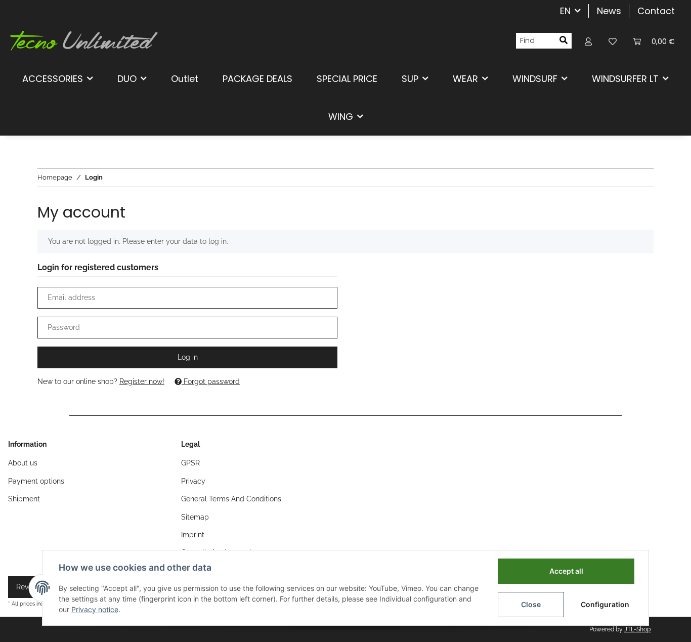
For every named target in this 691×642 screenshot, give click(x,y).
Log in (188, 357)
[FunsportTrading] (84, 40)
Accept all (566, 571)
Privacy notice (94, 609)
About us (22, 463)
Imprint (192, 535)
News (609, 11)
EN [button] (565, 11)
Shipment (24, 499)
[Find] (563, 41)
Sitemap (195, 517)
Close (531, 604)
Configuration (605, 604)
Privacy (193, 481)
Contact (656, 11)
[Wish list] (612, 41)
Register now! (141, 381)
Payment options (36, 481)
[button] (588, 41)
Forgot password (211, 381)
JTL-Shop (637, 629)
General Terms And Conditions (231, 499)
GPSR (190, 463)
